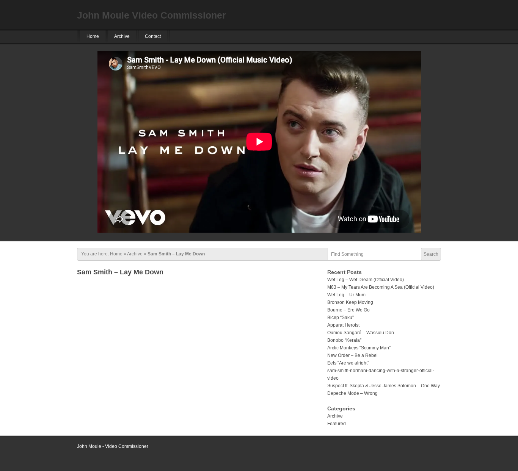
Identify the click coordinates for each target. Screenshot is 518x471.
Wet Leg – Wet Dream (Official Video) (365, 279)
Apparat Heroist (343, 325)
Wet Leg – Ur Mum (346, 294)
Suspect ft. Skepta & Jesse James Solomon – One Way (383, 385)
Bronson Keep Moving (350, 302)
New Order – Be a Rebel (352, 355)
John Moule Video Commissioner (151, 15)
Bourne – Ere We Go (348, 310)
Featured (336, 423)
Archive (122, 36)
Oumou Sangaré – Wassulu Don (360, 332)
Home (92, 36)
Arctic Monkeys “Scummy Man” (359, 348)
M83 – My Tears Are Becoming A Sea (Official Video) (380, 287)
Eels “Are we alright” (348, 363)
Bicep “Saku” (340, 317)
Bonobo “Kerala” (344, 340)
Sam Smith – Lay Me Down (120, 272)
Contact (153, 36)
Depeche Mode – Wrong (352, 393)
